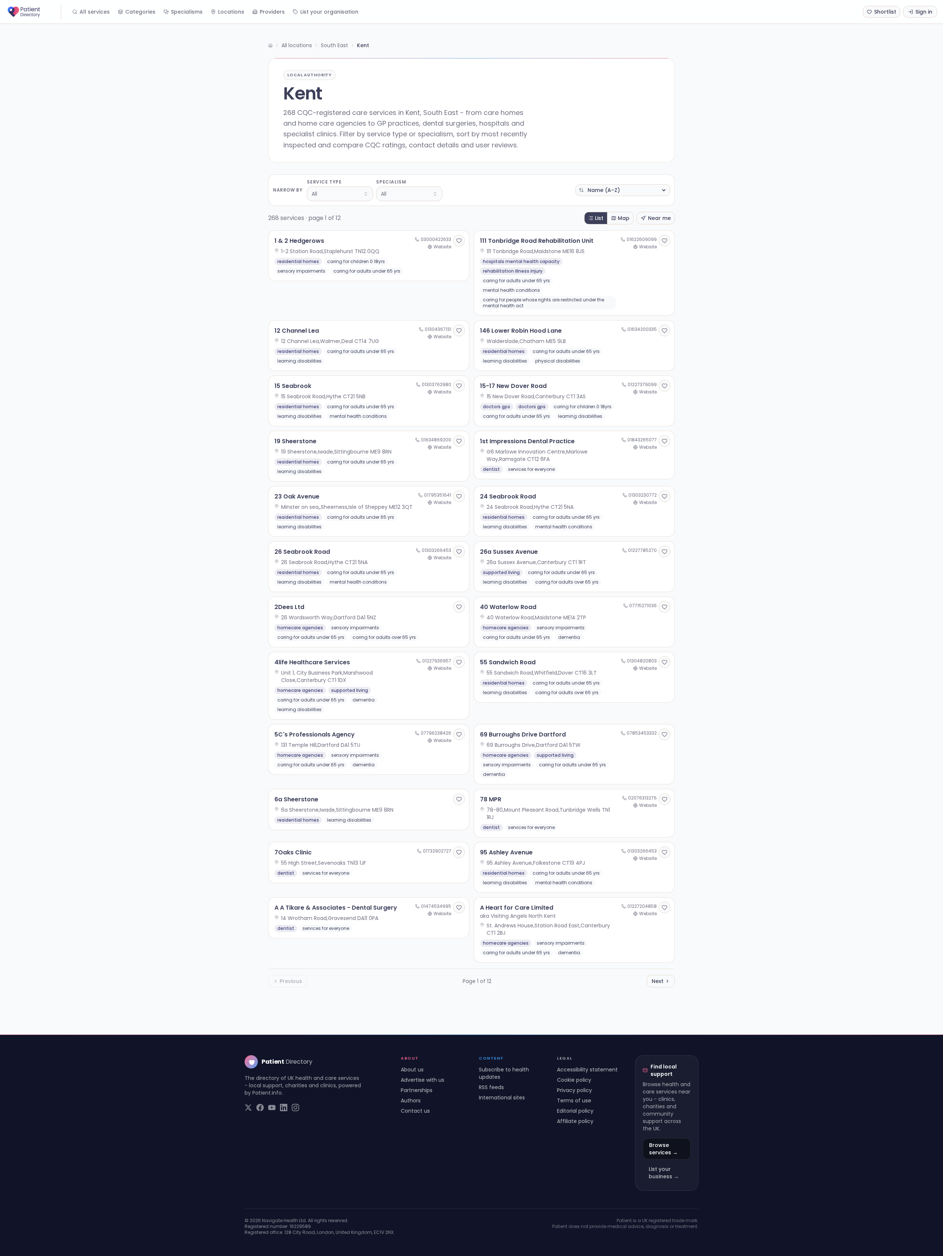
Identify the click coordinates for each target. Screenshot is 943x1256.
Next (657, 981)
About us (412, 1069)
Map (624, 218)
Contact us (415, 1111)
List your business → (664, 1172)
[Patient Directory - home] (33, 11)
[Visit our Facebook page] (260, 1107)
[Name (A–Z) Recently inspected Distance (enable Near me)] (622, 190)
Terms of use (574, 1100)
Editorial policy (575, 1111)
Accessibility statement (587, 1069)
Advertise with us (422, 1080)
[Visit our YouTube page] (272, 1107)
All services (95, 11)
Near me (659, 218)
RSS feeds (491, 1087)
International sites (502, 1097)
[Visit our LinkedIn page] (283, 1107)
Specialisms (187, 11)
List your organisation (329, 11)
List (599, 218)
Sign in (923, 11)
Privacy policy (574, 1090)
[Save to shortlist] (459, 240)
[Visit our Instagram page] (295, 1107)
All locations (296, 45)
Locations (231, 11)
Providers (272, 11)
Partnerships (416, 1090)
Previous (291, 981)
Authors (411, 1100)
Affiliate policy (575, 1121)
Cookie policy (574, 1080)
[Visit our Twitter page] (248, 1107)
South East (334, 45)
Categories (140, 11)
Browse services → (663, 1148)
